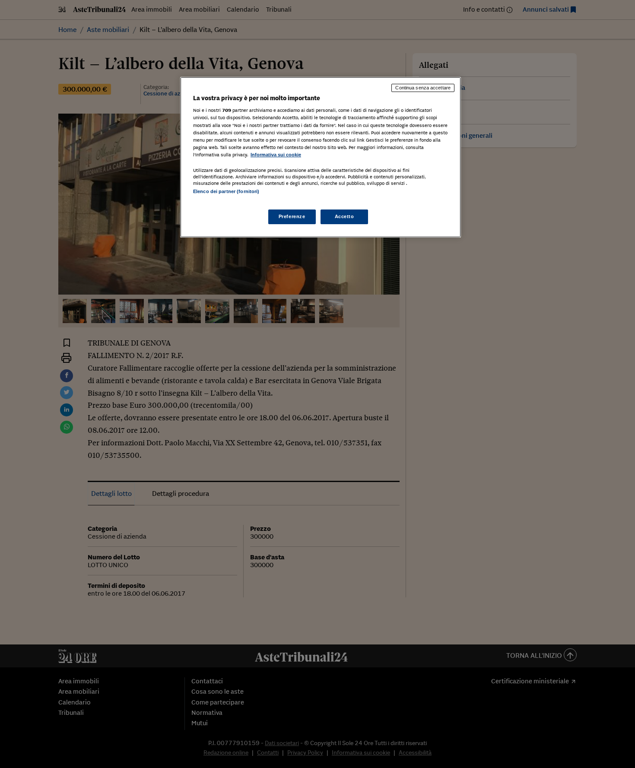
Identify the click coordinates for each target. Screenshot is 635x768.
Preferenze (292, 216)
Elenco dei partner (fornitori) (226, 191)
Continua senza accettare (423, 87)
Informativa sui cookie (276, 154)
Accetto (344, 216)
